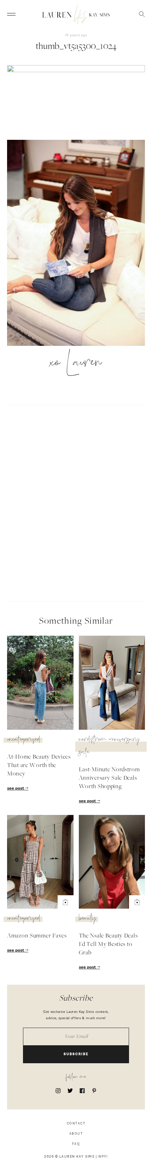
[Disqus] (76, 502)
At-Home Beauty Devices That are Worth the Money (39, 765)
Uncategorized (24, 740)
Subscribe (76, 1054)
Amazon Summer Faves (37, 936)
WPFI (103, 1156)
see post (16, 788)
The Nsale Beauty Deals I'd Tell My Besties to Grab (108, 944)
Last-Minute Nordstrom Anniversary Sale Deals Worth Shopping (109, 778)
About (76, 1133)
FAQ (76, 1144)
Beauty (87, 919)
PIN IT (79, 243)
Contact (76, 1123)
